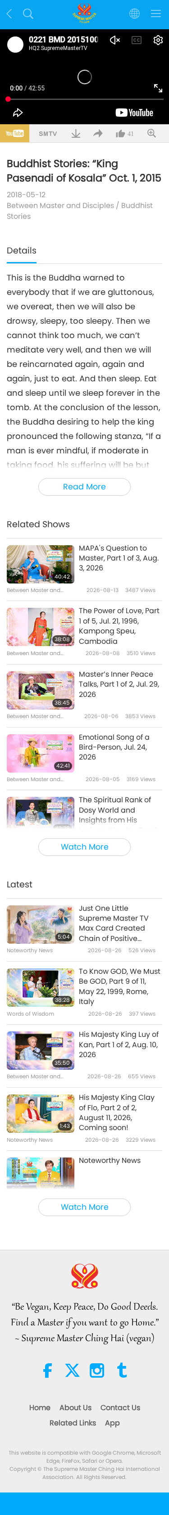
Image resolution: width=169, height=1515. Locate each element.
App (112, 1423)
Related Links (73, 1423)
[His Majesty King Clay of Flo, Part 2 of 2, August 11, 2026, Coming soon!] (40, 1113)
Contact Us (120, 1407)
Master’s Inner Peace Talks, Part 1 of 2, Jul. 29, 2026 (119, 684)
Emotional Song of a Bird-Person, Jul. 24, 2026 (114, 748)
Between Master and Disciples (60, 205)
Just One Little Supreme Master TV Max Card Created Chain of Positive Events (114, 924)
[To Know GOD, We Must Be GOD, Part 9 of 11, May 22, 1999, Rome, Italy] (40, 987)
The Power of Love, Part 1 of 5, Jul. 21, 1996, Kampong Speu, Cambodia (119, 626)
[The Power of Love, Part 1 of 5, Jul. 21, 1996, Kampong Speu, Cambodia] (40, 627)
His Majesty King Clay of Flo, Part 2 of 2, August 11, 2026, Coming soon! (117, 1113)
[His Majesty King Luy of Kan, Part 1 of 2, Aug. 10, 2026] (40, 1050)
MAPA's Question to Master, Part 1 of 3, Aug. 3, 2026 (119, 558)
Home (39, 1407)
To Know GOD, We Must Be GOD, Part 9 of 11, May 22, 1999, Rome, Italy (119, 987)
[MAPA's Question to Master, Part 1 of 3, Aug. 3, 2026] (40, 564)
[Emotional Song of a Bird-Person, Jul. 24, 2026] (40, 753)
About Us (75, 1407)
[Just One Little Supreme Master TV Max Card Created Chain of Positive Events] (40, 924)
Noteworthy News (110, 1161)
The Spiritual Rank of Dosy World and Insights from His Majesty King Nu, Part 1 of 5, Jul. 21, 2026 (118, 815)
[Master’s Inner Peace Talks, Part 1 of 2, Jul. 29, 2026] (40, 690)
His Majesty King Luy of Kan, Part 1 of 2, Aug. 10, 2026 (119, 1045)
